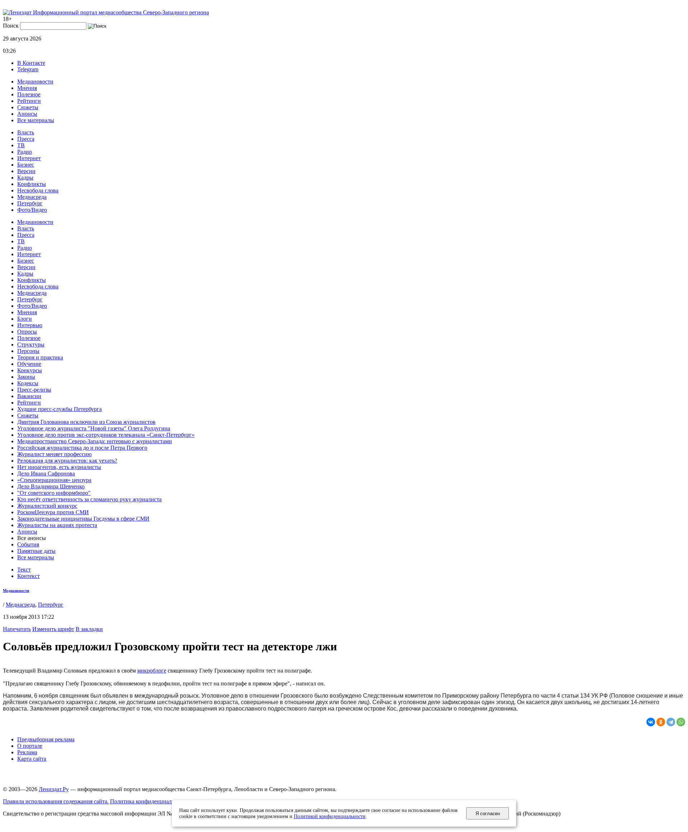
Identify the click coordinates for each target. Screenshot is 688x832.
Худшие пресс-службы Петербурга (59, 409)
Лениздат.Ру (54, 789)
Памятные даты (36, 551)
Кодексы (27, 383)
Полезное (28, 94)
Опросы (27, 332)
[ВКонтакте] (650, 722)
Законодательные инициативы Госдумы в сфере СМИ (83, 519)
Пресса (25, 139)
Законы (26, 377)
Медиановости (35, 81)
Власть (25, 132)
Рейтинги (29, 101)
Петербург (30, 203)
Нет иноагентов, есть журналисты (59, 467)
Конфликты (31, 184)
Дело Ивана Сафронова (46, 473)
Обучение (29, 364)
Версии (26, 171)
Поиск (11, 26)
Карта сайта (31, 759)
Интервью (29, 325)
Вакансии (29, 396)
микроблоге (151, 671)
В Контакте (31, 63)
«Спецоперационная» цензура (54, 480)
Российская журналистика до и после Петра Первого (82, 448)
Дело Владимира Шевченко (51, 486)
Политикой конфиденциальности (330, 816)
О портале (29, 746)
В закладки (89, 629)
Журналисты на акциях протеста (57, 525)
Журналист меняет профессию (54, 454)
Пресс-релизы (34, 390)
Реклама (27, 752)
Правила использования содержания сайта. (56, 801)
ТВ (21, 145)
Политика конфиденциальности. (150, 801)
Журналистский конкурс (47, 506)
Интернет (29, 158)
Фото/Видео (32, 210)
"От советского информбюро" (54, 493)
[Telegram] (670, 722)
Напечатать (17, 629)
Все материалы (35, 120)
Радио (24, 152)
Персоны (28, 351)
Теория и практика (40, 357)
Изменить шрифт (53, 629)
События (28, 544)
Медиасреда (32, 197)
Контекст (28, 576)
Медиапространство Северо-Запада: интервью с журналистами (94, 441)
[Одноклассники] (660, 722)
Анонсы (27, 114)
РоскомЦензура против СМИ (53, 512)
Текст (24, 569)
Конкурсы (29, 370)
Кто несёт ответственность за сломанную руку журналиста (89, 499)
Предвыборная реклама (46, 739)
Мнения (27, 88)
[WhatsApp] (681, 722)
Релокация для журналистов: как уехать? (67, 461)
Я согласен (488, 813)
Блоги (24, 319)
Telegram (27, 69)
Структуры (30, 344)
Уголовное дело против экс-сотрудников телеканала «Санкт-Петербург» (106, 435)
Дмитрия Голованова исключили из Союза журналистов (86, 422)
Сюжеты (27, 107)
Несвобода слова (37, 190)
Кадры (25, 177)
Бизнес (25, 165)
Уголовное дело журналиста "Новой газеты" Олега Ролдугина (93, 428)
